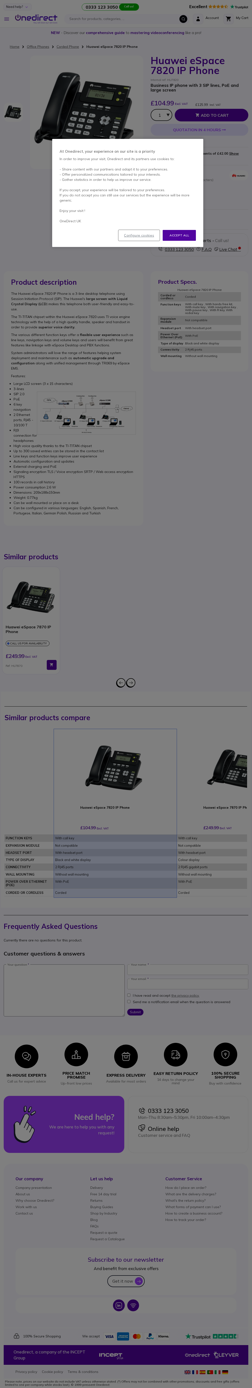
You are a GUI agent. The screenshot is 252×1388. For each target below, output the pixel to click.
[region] (127, 193)
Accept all (179, 235)
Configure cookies (139, 235)
